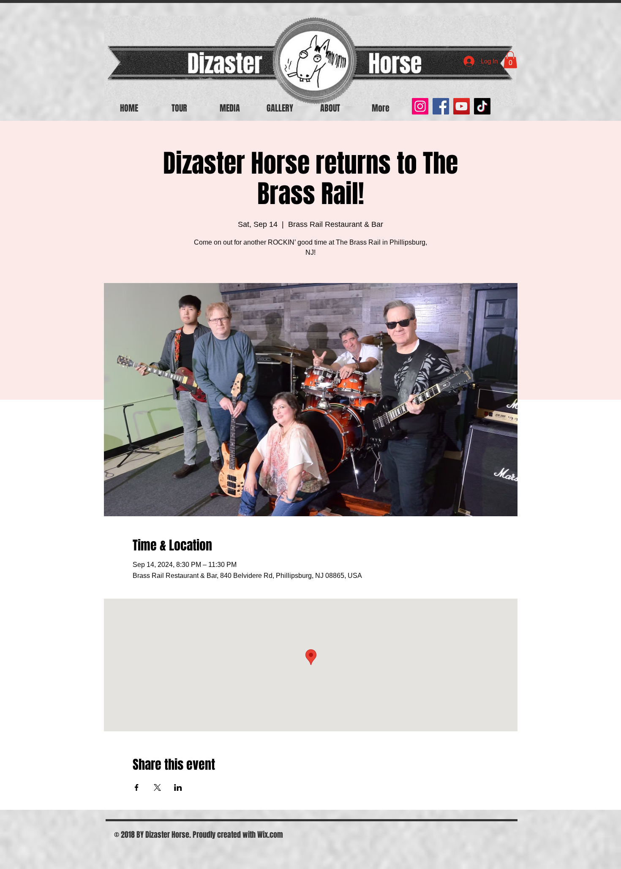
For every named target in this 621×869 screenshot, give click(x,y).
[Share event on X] (157, 787)
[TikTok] (482, 106)
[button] (510, 59)
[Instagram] (420, 106)
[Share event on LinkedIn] (178, 787)
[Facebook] (441, 106)
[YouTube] (461, 106)
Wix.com (270, 834)
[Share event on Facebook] (137, 787)
